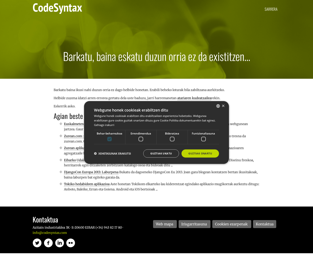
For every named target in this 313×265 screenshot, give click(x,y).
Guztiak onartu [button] (200, 153)
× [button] (223, 105)
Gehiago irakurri (104, 125)
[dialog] (156, 132)
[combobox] (218, 106)
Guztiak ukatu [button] (161, 153)
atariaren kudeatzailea (194, 98)
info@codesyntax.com (50, 233)
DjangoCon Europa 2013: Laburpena (91, 172)
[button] (112, 153)
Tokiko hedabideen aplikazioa (87, 184)
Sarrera (271, 9)
